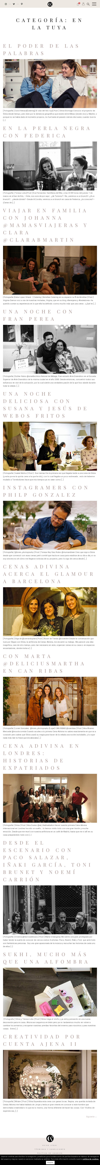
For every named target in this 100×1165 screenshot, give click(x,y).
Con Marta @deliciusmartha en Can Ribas (44, 663)
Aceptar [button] (50, 1163)
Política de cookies (50, 1153)
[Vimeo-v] (14, 4)
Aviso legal (50, 1145)
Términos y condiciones (50, 1149)
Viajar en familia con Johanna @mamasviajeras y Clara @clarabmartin (46, 225)
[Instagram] (6, 4)
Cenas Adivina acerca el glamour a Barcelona (49, 573)
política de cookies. (91, 1159)
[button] (88, 4)
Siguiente (91, 1116)
